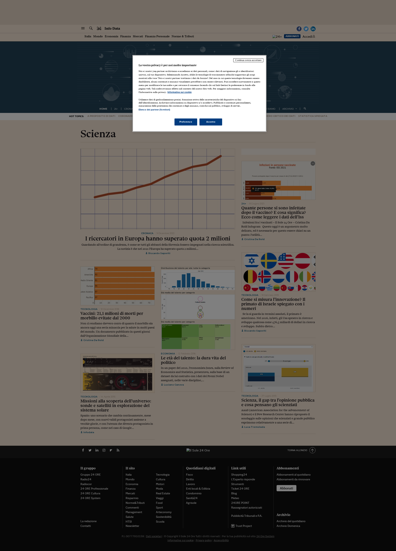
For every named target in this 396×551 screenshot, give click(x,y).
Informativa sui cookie (179, 92)
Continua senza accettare (248, 60)
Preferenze (185, 122)
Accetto (211, 122)
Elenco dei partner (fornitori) (154, 109)
